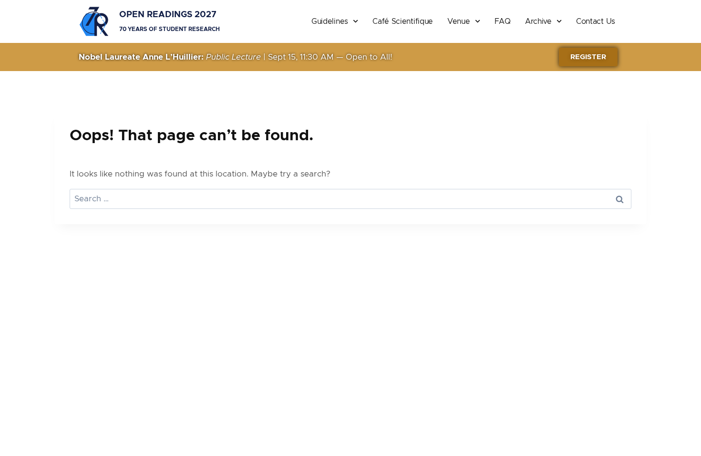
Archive (538, 21)
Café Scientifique (402, 21)
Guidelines (329, 21)
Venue (458, 21)
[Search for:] (350, 199)
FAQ (503, 21)
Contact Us (595, 21)
